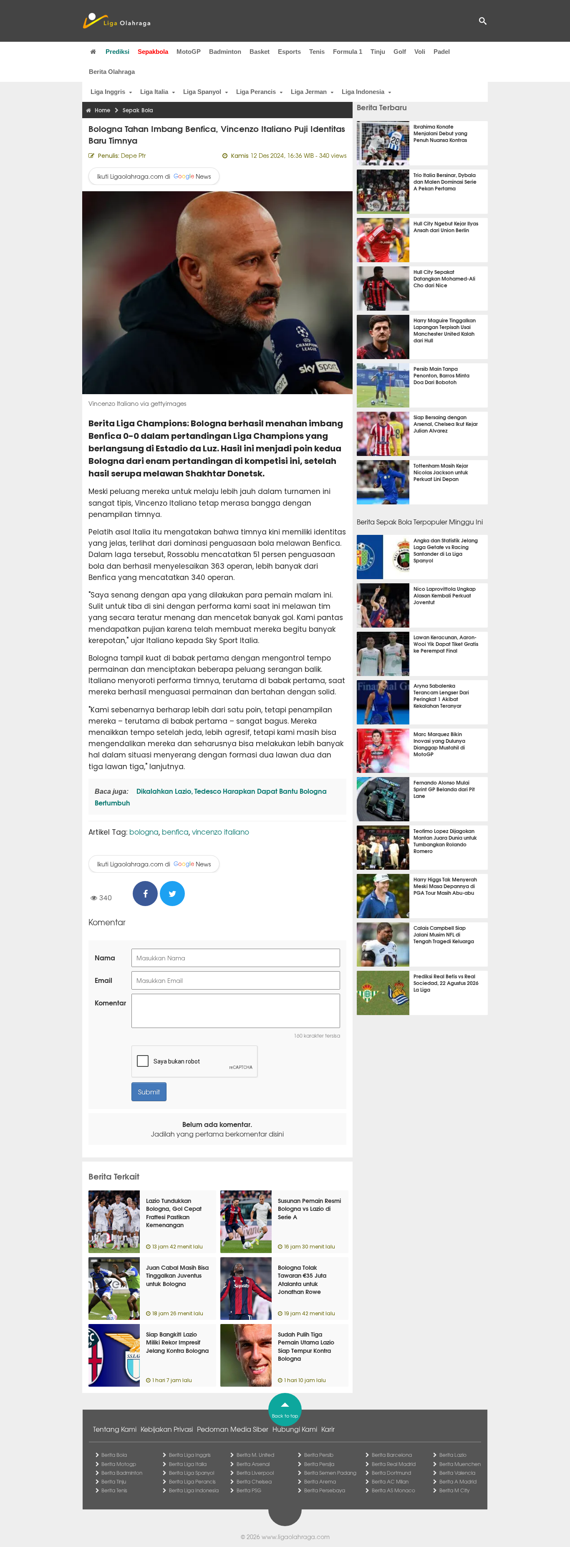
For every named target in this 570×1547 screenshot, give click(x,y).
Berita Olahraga (112, 71)
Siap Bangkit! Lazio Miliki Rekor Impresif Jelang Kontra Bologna (177, 1342)
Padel (442, 51)
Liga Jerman (309, 91)
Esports (289, 51)
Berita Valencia (457, 1472)
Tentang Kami (114, 1429)
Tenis (317, 51)
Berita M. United (255, 1454)
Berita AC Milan (390, 1481)
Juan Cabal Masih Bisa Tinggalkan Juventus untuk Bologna (177, 1275)
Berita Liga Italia (188, 1464)
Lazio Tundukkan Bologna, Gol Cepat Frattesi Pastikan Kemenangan (174, 1213)
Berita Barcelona (392, 1454)
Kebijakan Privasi (167, 1429)
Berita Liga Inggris (190, 1454)
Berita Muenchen (460, 1464)
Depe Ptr (133, 155)
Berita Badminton (121, 1472)
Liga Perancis (256, 91)
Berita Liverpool (255, 1472)
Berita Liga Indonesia (194, 1490)
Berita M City (454, 1490)
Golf (399, 51)
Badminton (225, 51)
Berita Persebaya (324, 1490)
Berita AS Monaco (393, 1490)
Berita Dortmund (391, 1472)
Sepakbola (153, 51)
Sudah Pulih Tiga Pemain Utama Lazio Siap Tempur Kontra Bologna (306, 1346)
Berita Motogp (118, 1464)
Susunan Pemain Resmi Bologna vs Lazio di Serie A (309, 1208)
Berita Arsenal (253, 1464)
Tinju (378, 51)
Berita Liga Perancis (192, 1481)
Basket (260, 51)
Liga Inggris (108, 91)
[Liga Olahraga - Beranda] (116, 21)
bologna (144, 831)
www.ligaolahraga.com (296, 1536)
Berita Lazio (453, 1454)
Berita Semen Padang (330, 1472)
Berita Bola (114, 1454)
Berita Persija (319, 1464)
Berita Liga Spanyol (191, 1472)
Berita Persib (318, 1454)
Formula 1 (347, 51)
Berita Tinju (113, 1481)
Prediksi (117, 51)
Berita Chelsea (254, 1481)
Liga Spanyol (202, 91)
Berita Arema (320, 1481)
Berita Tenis (114, 1490)
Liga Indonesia (363, 91)
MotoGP (189, 51)
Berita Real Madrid (394, 1464)
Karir (328, 1429)
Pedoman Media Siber (232, 1429)
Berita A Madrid (458, 1481)
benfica (175, 831)
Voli (419, 51)
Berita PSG (249, 1490)
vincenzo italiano (220, 831)
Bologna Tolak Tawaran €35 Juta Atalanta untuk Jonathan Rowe (302, 1279)
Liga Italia (154, 91)
